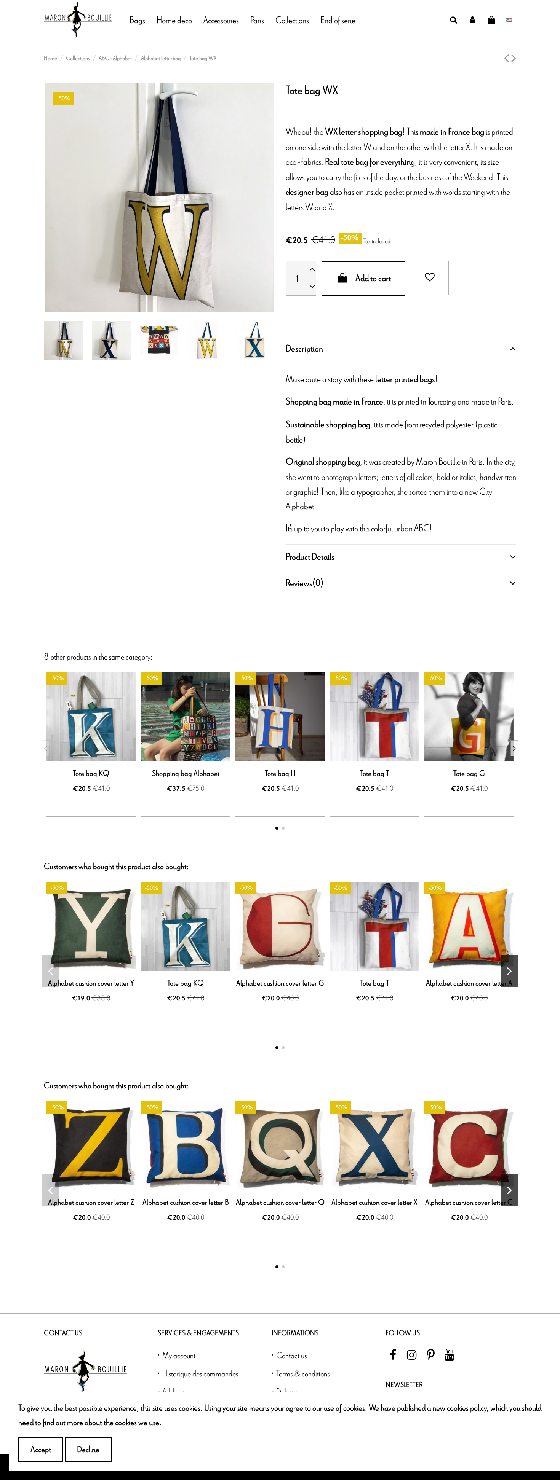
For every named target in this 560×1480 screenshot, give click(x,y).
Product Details (310, 557)
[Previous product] (507, 58)
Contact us (291, 1355)
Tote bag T (374, 773)
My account (178, 1355)
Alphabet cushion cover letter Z (91, 1202)
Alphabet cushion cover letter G (280, 983)
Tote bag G (469, 773)
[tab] (401, 349)
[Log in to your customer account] (473, 20)
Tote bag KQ (91, 773)
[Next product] (513, 58)
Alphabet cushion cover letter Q (280, 1202)
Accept (40, 1449)
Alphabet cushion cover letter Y (91, 983)
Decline (88, 1449)
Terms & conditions (303, 1373)
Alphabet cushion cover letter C (469, 1202)
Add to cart (373, 278)
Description (304, 348)
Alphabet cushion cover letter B (185, 1202)
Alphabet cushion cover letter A (469, 983)
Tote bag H (280, 773)
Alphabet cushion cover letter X (374, 1202)
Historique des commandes (200, 1373)
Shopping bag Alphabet (185, 773)
